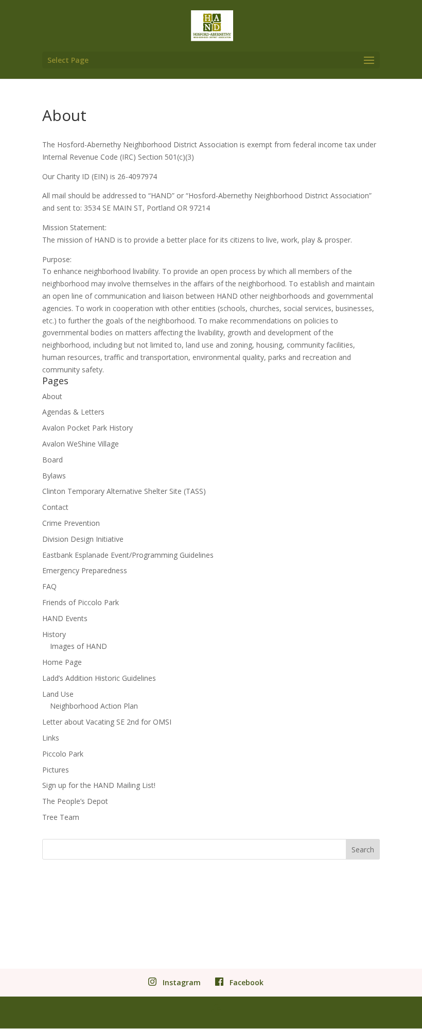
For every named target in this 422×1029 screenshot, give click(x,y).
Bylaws (54, 476)
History (54, 634)
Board (52, 460)
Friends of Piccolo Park (80, 602)
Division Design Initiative (83, 539)
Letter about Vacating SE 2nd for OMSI (106, 722)
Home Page (62, 662)
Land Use (58, 694)
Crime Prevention (71, 523)
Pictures (55, 770)
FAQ (49, 586)
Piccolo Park (62, 754)
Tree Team (60, 817)
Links (50, 738)
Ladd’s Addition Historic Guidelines (99, 678)
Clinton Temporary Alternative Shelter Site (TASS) (124, 491)
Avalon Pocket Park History (87, 428)
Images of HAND (78, 646)
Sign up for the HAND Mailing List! (98, 785)
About (52, 396)
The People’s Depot (75, 801)
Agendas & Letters (73, 412)
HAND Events (64, 618)
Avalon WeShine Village (80, 444)
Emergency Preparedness (84, 570)
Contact (55, 507)
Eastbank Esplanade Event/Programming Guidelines (128, 555)
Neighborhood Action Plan (94, 706)
